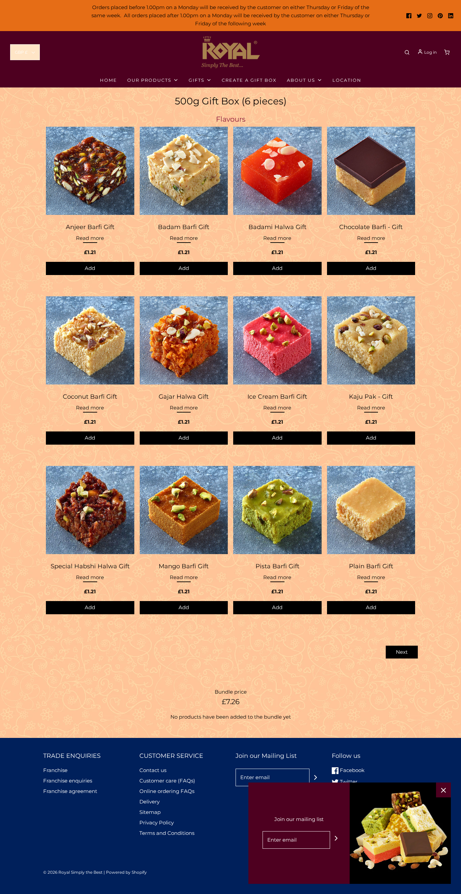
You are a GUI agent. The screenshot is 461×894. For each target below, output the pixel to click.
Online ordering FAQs (166, 791)
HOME (108, 80)
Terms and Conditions (166, 833)
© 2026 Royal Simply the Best (73, 872)
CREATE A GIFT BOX (249, 80)
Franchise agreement (70, 791)
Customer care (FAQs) (167, 780)
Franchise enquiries (67, 780)
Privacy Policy (156, 822)
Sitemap (150, 812)
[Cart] (447, 52)
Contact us (152, 770)
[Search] (407, 52)
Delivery (149, 801)
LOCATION (346, 80)
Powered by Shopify (126, 872)
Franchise (55, 770)
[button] (25, 52)
